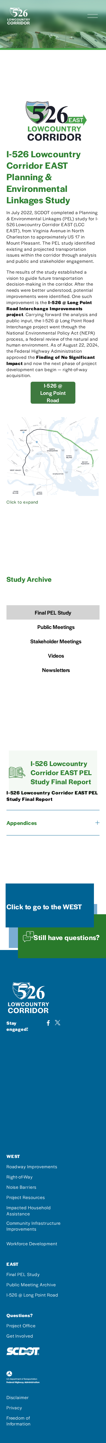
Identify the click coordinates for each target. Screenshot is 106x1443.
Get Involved (20, 1336)
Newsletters (56, 669)
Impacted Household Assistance (28, 1211)
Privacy (14, 1407)
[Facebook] (48, 1023)
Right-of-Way (19, 1177)
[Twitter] (58, 1023)
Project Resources (25, 1197)
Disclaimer (17, 1397)
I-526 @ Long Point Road (53, 393)
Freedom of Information (18, 1421)
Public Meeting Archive (31, 1284)
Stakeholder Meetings (56, 641)
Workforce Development (31, 1243)
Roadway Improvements (31, 1166)
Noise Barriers (21, 1187)
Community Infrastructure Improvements (33, 1226)
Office (29, 1325)
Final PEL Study (53, 612)
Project (14, 1325)
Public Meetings (56, 626)
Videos (56, 655)
